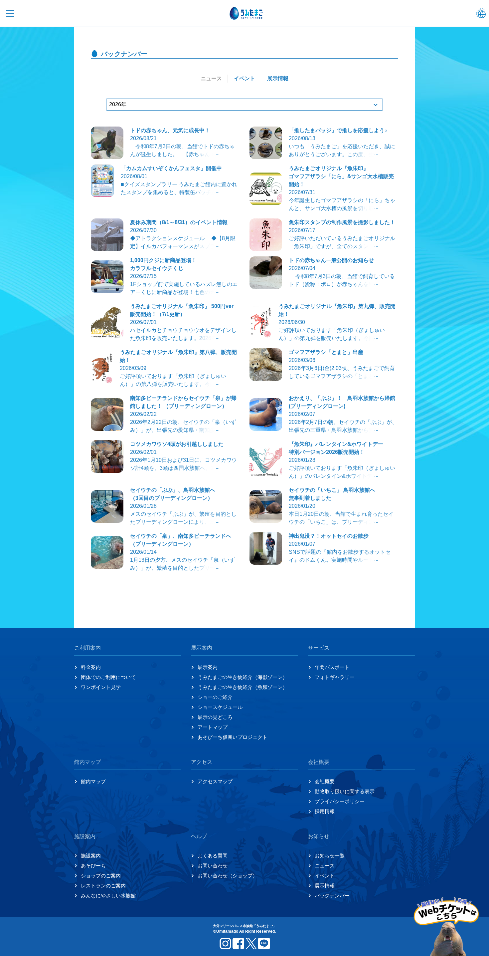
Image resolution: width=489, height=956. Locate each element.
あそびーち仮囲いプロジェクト (232, 737)
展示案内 (208, 667)
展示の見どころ (215, 717)
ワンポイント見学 (101, 687)
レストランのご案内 (103, 885)
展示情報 (325, 885)
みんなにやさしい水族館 (108, 895)
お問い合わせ (213, 865)
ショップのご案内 (101, 875)
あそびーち (93, 865)
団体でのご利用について (108, 677)
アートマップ (213, 727)
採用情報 (325, 811)
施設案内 (91, 855)
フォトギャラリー (335, 677)
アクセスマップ (215, 781)
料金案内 (91, 667)
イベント (325, 875)
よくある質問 (213, 855)
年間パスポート (332, 667)
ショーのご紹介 (215, 697)
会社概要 (325, 781)
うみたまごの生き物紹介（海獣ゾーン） (242, 677)
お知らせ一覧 (330, 855)
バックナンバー (332, 895)
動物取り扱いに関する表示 (345, 791)
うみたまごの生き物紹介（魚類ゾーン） (242, 687)
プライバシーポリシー (340, 801)
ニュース (325, 865)
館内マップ (93, 781)
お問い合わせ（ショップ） (227, 875)
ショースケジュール (220, 707)
